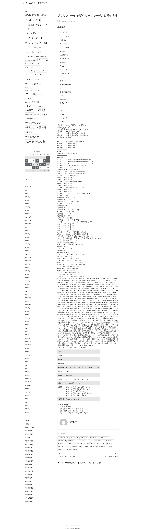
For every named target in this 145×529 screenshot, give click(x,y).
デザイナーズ (34, 75)
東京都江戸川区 (29, 471)
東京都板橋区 (29, 468)
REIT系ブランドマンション (36, 27)
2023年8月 (28, 311)
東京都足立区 (29, 501)
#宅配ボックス (103, 446)
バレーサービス (29, 87)
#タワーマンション (99, 440)
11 (30, 164)
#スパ (90, 440)
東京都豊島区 (29, 498)
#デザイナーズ (110, 440)
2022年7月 (28, 355)
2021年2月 (28, 412)
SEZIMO (63, 20)
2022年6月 (28, 358)
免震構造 (40, 106)
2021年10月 (28, 385)
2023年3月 (28, 328)
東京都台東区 (29, 444)
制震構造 (29, 114)
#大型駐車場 (93, 446)
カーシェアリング (42, 56)
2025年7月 (28, 234)
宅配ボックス (34, 122)
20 (37, 167)
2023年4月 (28, 324)
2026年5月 (28, 200)
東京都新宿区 (29, 461)
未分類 (27, 424)
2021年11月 (28, 382)
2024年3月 (28, 287)
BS (44, 15)
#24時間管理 (61, 437)
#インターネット (94, 437)
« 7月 (26, 179)
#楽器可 (111, 446)
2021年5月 (28, 402)
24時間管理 (33, 15)
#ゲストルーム (72, 440)
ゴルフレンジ (29, 67)
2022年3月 (28, 368)
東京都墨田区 (29, 451)
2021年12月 (28, 378)
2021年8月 (28, 392)
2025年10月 (28, 224)
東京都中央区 (29, 431)
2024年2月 (28, 291)
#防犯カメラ (61, 449)
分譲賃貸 (41, 110)
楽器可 (29, 132)
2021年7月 (28, 395)
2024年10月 (28, 264)
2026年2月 (28, 210)
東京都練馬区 (29, 488)
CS (38, 20)
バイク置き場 (34, 83)
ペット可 (31, 98)
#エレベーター (105, 437)
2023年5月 (28, 321)
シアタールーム (41, 67)
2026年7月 (28, 193)
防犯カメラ (33, 136)
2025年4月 (28, 244)
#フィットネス (101, 443)
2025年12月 (28, 217)
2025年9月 (28, 227)
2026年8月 (28, 190)
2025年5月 (28, 240)
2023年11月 (28, 301)
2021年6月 (28, 398)
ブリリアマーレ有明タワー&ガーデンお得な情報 (72, 347)
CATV (30, 20)
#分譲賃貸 (74, 446)
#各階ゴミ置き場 (83, 446)
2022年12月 (28, 338)
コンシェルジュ (32, 64)
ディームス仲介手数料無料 (35, 3)
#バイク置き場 (85, 443)
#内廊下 (68, 446)
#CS (78, 437)
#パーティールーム (74, 443)
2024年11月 (28, 261)
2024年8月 (28, 271)
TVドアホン (33, 33)
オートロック (34, 52)
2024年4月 (28, 284)
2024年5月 (28, 281)
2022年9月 (28, 348)
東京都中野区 (29, 434)
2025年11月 (28, 220)
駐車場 (30, 141)
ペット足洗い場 (32, 102)
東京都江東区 (61, 433)
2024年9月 (28, 267)
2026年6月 (28, 197)
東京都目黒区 (29, 484)
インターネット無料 (37, 42)
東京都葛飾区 (29, 494)
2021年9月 (28, 388)
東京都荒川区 (29, 491)
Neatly (79, 525)
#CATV (73, 437)
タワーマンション (39, 71)
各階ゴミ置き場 (41, 114)
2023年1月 (28, 335)
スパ (27, 71)
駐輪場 (41, 141)
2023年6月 (28, 318)
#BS (68, 437)
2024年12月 (28, 257)
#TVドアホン (84, 437)
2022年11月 (28, 341)
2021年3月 (28, 409)
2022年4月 (28, 365)
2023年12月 (28, 298)
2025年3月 (28, 247)
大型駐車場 (31, 118)
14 (41, 164)
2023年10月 (28, 304)
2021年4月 (28, 405)
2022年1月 (28, 375)
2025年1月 (28, 254)
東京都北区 (28, 437)
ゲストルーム (43, 60)
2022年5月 (28, 361)
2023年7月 (28, 314)
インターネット (35, 38)
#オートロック (62, 440)
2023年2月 (28, 331)
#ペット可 (110, 443)
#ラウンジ (60, 446)
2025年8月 (28, 230)
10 (26, 164)
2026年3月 (28, 207)
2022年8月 (28, 351)
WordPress (71, 525)
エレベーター (34, 47)
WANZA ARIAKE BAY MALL (66, 272)
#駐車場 (69, 449)
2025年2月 (28, 250)
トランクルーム (32, 79)
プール (40, 94)
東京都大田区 (29, 454)
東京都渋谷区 (29, 478)
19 (33, 167)
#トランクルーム (62, 443)
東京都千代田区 (29, 441)
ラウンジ (30, 106)
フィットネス (31, 94)
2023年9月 (28, 308)
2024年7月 (28, 274)
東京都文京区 (29, 457)
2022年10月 (28, 345)
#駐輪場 (75, 449)
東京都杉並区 (29, 464)
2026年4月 (28, 203)
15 (44, 164)
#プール (93, 443)
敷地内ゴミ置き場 (36, 127)
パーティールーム (32, 90)
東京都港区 (28, 481)
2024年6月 (28, 277)
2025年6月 (28, 237)
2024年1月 (28, 294)
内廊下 (30, 110)
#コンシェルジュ (82, 440)
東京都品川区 (29, 447)
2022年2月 (28, 372)
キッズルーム (30, 60)
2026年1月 (28, 213)
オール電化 (30, 56)
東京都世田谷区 (29, 427)
